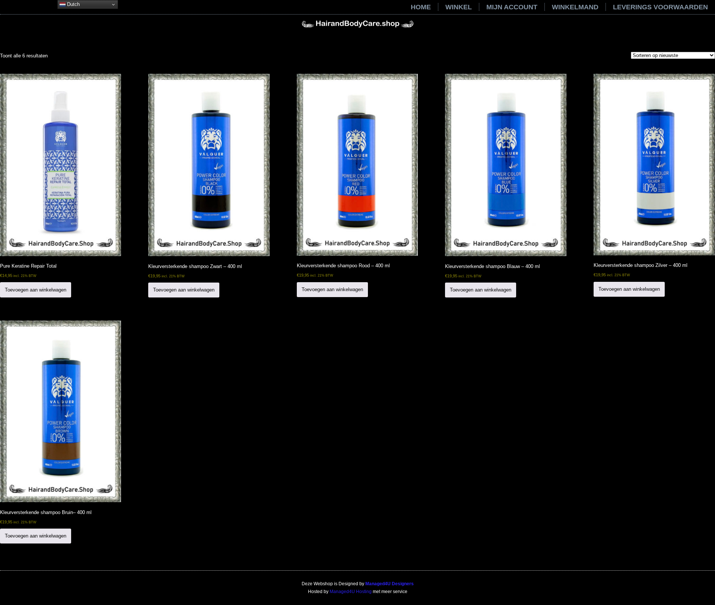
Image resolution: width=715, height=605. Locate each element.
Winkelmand (575, 7)
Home (421, 7)
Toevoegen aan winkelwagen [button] (35, 290)
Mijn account (511, 7)
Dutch (73, 4)
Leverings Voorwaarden (660, 7)
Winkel (458, 7)
